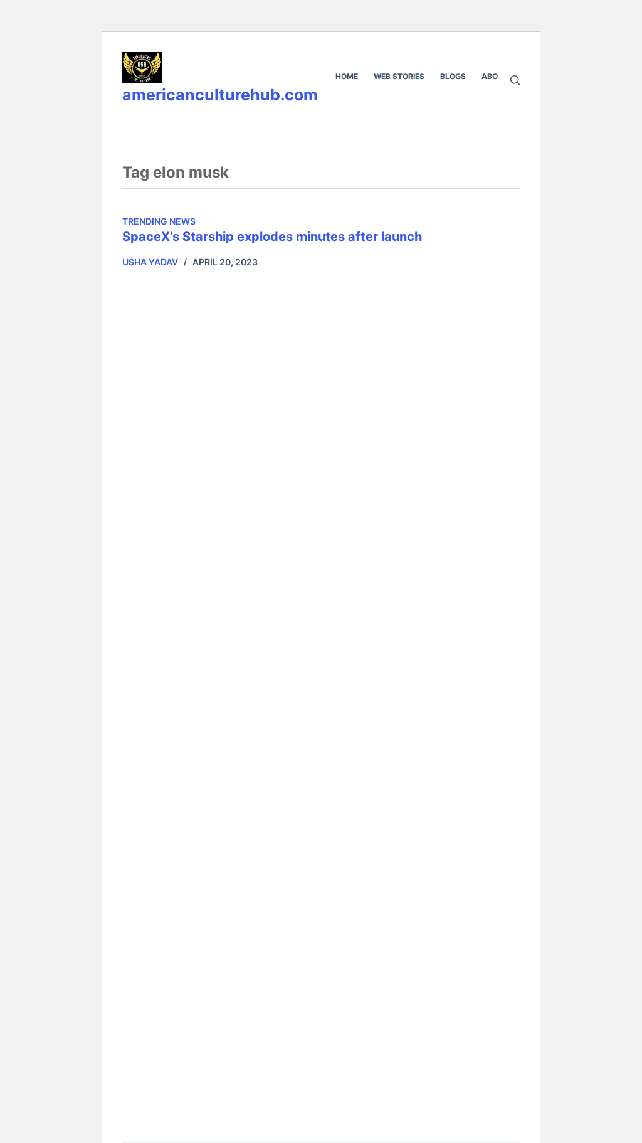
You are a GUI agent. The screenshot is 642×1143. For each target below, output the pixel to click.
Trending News (159, 221)
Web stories (399, 76)
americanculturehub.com (220, 94)
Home (346, 76)
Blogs (453, 76)
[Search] (515, 80)
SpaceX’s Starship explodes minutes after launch (272, 236)
